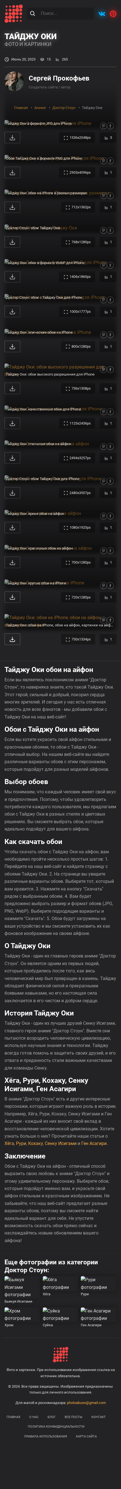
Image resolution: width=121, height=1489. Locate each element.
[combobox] (60, 13)
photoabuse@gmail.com (86, 1403)
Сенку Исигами (61, 1143)
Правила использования (45, 1436)
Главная (13, 1417)
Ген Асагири (94, 1143)
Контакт (98, 1417)
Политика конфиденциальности (56, 1426)
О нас (34, 1417)
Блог (52, 1417)
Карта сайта (86, 1436)
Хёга (9, 1143)
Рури (21, 1143)
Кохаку (35, 1143)
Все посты (73, 1417)
